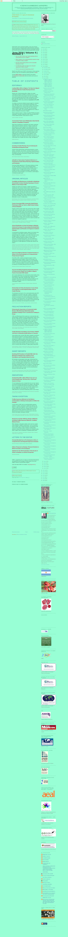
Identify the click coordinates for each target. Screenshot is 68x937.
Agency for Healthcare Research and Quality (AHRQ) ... (49, 455)
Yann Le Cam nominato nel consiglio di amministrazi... (48, 315)
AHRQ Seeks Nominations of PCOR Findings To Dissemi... (49, 248)
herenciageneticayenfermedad (48, 895)
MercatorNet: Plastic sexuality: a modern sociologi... (49, 236)
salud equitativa (52, 513)
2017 (44, 64)
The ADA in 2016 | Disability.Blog (49, 203)
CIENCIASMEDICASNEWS (34, 5)
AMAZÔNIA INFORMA (47, 884)
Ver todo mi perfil (45, 564)
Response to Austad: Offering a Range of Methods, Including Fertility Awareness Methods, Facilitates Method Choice (25, 420)
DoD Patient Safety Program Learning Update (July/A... (48, 434)
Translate (50, 38)
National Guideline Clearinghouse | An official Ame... (49, 452)
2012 (44, 475)
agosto (45, 74)
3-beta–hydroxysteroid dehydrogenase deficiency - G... (49, 140)
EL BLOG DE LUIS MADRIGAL (46, 864)
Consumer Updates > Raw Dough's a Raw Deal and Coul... (49, 372)
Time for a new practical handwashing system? (25, 69)
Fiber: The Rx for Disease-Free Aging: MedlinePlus (48, 125)
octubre (45, 71)
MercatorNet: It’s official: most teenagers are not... (48, 254)
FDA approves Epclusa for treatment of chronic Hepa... (48, 349)
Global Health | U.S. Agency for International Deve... (49, 437)
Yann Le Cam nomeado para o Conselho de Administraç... (48, 312)
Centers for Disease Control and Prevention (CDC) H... (49, 215)
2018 (44, 62)
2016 (44, 66)
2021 (44, 57)
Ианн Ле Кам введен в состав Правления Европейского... (48, 318)
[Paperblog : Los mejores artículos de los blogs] (44, 632)
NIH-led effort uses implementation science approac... (48, 180)
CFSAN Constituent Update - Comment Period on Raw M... (49, 279)
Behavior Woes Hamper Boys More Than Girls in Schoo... (48, 122)
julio (45, 76)
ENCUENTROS (46, 859)
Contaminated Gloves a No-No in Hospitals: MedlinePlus (49, 416)
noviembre (46, 69)
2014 (44, 472)
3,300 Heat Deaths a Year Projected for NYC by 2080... (49, 410)
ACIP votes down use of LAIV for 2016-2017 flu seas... (49, 366)
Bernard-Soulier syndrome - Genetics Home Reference (48, 143)
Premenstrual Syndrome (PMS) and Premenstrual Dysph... (48, 378)
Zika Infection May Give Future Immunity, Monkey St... (49, 167)
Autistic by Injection (46, 879)
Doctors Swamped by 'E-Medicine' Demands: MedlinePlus (49, 158)
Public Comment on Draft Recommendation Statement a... (49, 129)
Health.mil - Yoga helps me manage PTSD (48, 224)
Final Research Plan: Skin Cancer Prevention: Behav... (49, 183)
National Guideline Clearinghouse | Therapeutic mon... (49, 440)
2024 (44, 52)
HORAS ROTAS (46, 861)
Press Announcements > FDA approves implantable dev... (48, 212)
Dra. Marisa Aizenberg (47, 877)
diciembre (46, 67)
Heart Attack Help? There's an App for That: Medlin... (49, 146)
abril (45, 463)
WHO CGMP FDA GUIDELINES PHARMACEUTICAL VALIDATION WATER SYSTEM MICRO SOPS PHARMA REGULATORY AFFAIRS (49, 868)
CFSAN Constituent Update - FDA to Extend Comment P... (49, 245)
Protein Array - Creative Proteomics (47, 431)
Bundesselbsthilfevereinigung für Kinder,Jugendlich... (49, 263)
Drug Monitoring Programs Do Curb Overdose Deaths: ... (48, 113)
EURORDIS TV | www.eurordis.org (49, 277)
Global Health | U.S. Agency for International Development (22, 18)
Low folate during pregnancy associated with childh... (48, 340)
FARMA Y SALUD (46, 856)
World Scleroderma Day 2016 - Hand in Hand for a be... (48, 269)
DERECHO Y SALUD (47, 854)
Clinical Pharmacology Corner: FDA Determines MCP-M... (49, 94)
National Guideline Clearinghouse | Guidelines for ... (49, 449)
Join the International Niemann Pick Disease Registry (49, 272)
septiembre (46, 72)
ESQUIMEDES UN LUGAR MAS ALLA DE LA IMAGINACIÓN (49, 893)
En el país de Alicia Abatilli (48, 873)
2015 (44, 470)
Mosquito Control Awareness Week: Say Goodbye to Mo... (49, 383)
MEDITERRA (45, 872)
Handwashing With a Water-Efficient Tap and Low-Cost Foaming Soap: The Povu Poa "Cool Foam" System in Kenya (24, 379)
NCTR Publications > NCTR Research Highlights (48, 387)
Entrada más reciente (16, 531)
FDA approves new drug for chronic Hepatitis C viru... (48, 352)
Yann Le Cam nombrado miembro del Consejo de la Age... (49, 309)
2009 (44, 480)
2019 (44, 61)
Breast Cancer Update (47, 127)
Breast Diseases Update (47, 110)
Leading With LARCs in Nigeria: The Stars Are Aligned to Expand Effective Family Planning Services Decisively (25, 90)
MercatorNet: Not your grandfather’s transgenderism (49, 260)
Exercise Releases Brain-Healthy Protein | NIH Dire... (49, 389)
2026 (44, 49)
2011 (44, 477)
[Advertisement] (22, 522)
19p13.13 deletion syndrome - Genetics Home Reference (48, 137)
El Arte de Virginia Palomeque (48, 875)
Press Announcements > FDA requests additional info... (48, 195)
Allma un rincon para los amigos (49, 887)
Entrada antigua (36, 531)
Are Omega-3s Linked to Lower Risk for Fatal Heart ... (49, 134)
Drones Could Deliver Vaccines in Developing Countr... (49, 425)
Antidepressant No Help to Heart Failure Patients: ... (49, 170)
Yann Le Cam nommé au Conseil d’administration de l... (49, 324)
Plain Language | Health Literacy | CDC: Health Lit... (49, 428)
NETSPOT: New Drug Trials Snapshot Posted (48, 91)
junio (45, 78)
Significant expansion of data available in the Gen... (48, 242)
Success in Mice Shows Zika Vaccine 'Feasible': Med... (48, 161)
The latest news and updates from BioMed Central (49, 186)
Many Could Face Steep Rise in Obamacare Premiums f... (49, 401)
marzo (45, 464)
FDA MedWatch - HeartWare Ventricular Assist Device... (48, 209)
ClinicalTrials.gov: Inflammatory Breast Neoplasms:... (49, 381)
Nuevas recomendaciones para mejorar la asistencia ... (48, 285)
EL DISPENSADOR (46, 858)
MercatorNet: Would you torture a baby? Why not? (49, 392)
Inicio (27, 531)
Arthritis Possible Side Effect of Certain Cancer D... (49, 173)
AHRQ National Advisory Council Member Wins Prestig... (49, 251)
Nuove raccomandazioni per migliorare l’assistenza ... (48, 282)
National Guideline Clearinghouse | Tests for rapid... (49, 443)
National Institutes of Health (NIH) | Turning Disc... (49, 176)
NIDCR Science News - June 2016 (49, 97)
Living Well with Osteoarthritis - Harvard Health (49, 99)
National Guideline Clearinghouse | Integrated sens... (49, 446)
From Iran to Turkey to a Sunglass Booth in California (49, 221)
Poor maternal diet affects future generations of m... (49, 334)
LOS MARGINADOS (47, 886)
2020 (44, 59)
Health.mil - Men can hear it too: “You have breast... (49, 230)
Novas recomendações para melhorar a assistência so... (48, 288)
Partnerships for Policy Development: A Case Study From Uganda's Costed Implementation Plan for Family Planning (25, 289)
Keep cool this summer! (47, 363)
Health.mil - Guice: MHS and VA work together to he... (49, 227)
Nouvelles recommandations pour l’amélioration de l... (49, 299)
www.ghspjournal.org (31, 464)
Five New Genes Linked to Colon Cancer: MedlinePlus (49, 404)
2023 (44, 54)
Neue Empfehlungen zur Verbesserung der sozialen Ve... (49, 296)
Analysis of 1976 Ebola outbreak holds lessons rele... (49, 198)
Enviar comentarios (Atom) (22, 534)
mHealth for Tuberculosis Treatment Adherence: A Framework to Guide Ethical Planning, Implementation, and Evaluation (25, 161)
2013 (44, 473)
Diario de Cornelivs (46, 882)
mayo (45, 461)
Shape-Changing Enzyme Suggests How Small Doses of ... (49, 355)
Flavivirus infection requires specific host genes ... (48, 337)
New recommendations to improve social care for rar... (49, 301)
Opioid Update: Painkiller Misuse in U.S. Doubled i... (49, 398)
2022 (44, 56)
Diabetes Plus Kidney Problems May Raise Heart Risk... (49, 116)
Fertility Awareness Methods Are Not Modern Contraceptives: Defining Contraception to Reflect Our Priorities (25, 401)
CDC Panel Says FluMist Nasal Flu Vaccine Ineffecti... (49, 119)
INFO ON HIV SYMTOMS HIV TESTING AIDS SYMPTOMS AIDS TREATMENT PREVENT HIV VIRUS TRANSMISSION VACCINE (49, 901)
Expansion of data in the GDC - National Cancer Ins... (49, 88)
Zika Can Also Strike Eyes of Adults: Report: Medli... (48, 105)
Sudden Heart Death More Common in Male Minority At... (49, 164)
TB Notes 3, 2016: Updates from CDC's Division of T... (49, 206)
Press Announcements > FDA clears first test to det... (48, 239)
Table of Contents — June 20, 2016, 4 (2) (19, 36)
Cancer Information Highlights (48, 132)
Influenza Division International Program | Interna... (49, 369)
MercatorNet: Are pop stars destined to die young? (48, 233)
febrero (45, 466)
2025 (44, 50)
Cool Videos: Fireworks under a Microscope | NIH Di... (49, 201)
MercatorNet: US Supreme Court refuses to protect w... (49, 395)
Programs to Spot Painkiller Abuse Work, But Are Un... (49, 152)
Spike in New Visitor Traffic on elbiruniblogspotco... (48, 346)
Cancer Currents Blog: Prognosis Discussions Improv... (49, 361)
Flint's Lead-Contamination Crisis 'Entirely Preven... (49, 413)
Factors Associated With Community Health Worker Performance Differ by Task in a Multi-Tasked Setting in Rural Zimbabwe (25, 205)
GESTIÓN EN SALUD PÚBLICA (49, 891)
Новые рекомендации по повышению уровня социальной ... (48, 292)
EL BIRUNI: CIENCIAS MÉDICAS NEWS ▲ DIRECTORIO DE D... (47, 81)
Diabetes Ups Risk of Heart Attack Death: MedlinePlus (49, 407)
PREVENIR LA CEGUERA (48, 889)
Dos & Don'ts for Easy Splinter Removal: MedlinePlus (48, 102)
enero (45, 468)
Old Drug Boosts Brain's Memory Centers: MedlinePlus (49, 149)
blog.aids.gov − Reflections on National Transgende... (48, 458)
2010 (44, 478)
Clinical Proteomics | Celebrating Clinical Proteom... (49, 343)
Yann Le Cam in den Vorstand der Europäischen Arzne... (49, 321)
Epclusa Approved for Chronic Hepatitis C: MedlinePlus (48, 155)
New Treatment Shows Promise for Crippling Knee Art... (49, 419)
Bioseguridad (45, 880)
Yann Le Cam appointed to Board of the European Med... (49, 327)
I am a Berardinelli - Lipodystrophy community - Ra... (49, 305)
